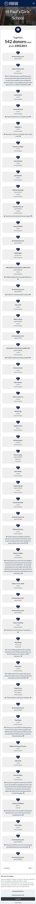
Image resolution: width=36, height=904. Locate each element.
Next (31, 868)
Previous (6, 868)
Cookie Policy (18, 902)
